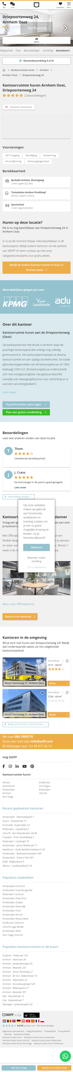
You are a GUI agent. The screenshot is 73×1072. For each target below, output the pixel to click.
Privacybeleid (64, 1031)
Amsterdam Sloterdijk (14, 906)
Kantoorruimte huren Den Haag (17, 1043)
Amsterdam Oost (12, 910)
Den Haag (8, 796)
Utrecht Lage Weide (13, 927)
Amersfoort (9, 786)
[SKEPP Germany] (19, 1020)
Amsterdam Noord (12, 914)
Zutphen (15, 955)
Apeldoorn (24, 849)
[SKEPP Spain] (33, 1020)
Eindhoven (44, 782)
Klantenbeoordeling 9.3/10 (18, 60)
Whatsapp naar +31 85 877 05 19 (28, 746)
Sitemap (8, 1034)
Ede (13, 996)
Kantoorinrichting (22, 1034)
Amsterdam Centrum (14, 886)
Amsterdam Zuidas (13, 902)
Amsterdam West (12, 931)
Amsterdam (9, 789)
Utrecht (43, 793)
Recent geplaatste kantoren (23, 808)
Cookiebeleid (50, 1031)
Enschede (16, 825)
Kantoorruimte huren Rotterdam (46, 1040)
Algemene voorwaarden (13, 1031)
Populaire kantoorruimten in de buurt (30, 947)
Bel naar (18, 737)
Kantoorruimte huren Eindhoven (48, 1043)
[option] (14, 302)
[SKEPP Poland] (42, 1020)
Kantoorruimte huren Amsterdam (39, 1037)
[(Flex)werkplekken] (62, 660)
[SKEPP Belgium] (9, 1020)
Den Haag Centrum (13, 935)
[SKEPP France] (38, 1020)
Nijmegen (17, 1004)
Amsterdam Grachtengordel (17, 890)
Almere (6, 782)
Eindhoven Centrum (13, 922)
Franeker (18, 837)
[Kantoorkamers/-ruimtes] (67, 660)
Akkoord (36, 547)
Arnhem (7, 793)
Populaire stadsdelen (18, 878)
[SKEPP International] (14, 1020)
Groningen (44, 786)
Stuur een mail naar (28, 741)
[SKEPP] (36, 4)
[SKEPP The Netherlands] (5, 1020)
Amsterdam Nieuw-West (15, 918)
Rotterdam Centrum (13, 894)
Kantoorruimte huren (12, 1037)
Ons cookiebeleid (36, 567)
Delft (13, 861)
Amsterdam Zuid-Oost (14, 898)
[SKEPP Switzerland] (28, 1020)
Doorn (14, 821)
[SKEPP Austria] (23, 1020)
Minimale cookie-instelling (36, 559)
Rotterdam (44, 789)
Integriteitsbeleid (34, 1031)
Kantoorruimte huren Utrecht (16, 1040)
